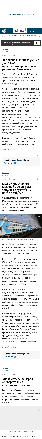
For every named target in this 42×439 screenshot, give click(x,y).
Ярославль (5, 49)
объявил (6, 141)
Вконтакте (8, 163)
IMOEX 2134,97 (31, 36)
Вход (29, 31)
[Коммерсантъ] (4, 31)
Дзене (19, 160)
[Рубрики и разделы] (37, 30)
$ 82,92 (7, 36)
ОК (37, 43)
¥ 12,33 (21, 36)
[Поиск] (33, 30)
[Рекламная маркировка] (26, 29)
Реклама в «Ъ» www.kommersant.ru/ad (21, 14)
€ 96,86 (14, 36)
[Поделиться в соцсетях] (37, 55)
